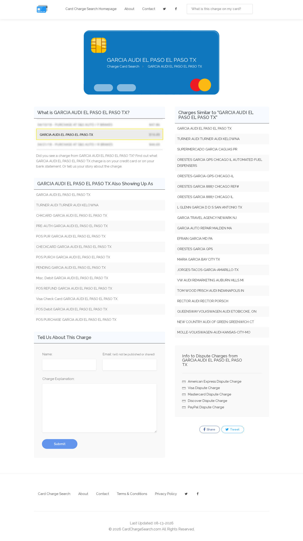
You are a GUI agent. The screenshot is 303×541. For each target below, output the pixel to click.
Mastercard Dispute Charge (209, 394)
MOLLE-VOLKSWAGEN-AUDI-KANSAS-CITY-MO (213, 332)
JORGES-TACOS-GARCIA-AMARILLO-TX (207, 270)
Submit (59, 444)
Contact (148, 9)
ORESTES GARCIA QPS (195, 249)
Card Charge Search (54, 494)
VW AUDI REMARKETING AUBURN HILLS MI (210, 280)
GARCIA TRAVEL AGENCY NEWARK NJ (207, 218)
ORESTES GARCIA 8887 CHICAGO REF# (208, 187)
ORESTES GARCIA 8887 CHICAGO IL (205, 197)
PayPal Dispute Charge (206, 407)
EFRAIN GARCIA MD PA (194, 239)
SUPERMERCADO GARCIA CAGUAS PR (207, 149)
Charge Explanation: (58, 379)
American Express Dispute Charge (214, 381)
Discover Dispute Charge (207, 401)
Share (210, 429)
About (129, 9)
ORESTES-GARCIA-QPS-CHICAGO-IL (205, 176)
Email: (129, 354)
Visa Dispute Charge (204, 388)
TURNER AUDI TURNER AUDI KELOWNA (208, 139)
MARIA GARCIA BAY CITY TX (198, 259)
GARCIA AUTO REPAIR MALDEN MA (204, 228)
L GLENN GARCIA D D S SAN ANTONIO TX (209, 207)
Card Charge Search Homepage (90, 9)
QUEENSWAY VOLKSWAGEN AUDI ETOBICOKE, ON (216, 311)
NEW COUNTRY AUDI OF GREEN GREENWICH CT (215, 322)
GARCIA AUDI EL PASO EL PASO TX (204, 128)
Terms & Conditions (132, 494)
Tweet (234, 429)
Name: (47, 354)
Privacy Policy (166, 494)
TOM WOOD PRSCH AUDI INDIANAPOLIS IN (210, 291)
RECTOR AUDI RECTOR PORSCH (202, 301)
